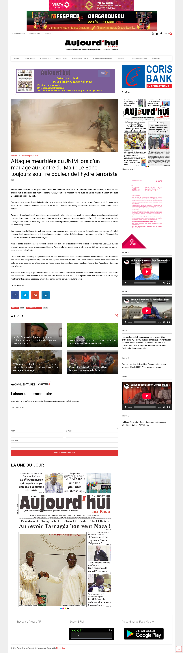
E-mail (69, 431)
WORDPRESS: (44, 384)
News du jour (30, 59)
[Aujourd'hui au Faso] (91, 45)
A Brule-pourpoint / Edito (102, 59)
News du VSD (45, 59)
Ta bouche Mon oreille (138, 59)
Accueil (16, 59)
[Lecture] (125, 282)
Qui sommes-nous (18, 34)
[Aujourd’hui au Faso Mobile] (144, 634)
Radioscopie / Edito (80, 59)
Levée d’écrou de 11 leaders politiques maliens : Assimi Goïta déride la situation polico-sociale (34, 340)
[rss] (157, 34)
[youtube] (153, 34)
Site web (14, 441)
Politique (121, 59)
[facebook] (161, 34)
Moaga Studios (61, 648)
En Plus (155, 59)
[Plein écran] (168, 282)
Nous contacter (34, 34)
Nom (13, 431)
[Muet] (164, 282)
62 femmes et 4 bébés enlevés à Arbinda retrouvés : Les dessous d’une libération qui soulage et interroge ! (36, 367)
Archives (47, 34)
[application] (147, 271)
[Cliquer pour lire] (92, 335)
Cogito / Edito (61, 59)
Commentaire (17, 407)
